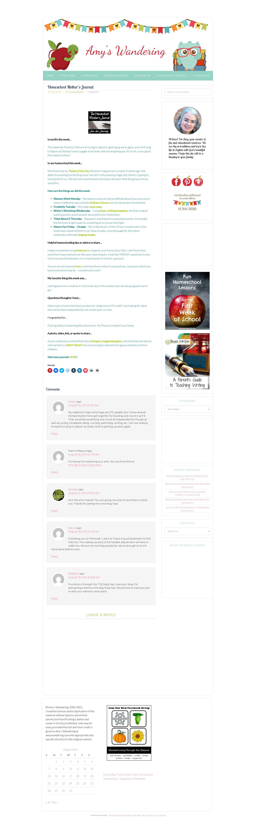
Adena (72, 528)
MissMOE (73, 573)
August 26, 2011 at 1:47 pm (83, 405)
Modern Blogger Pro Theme (123, 815)
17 (70, 776)
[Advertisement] (95, 9)
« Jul (48, 802)
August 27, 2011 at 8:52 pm (84, 493)
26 (84, 783)
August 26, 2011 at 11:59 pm (84, 454)
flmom (72, 401)
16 (63, 776)
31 (70, 790)
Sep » (55, 802)
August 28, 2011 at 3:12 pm (83, 531)
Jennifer (73, 489)
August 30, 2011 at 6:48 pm (84, 577)
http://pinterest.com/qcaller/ (84, 465)
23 (63, 783)
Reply (54, 433)
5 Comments (93, 92)
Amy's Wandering (126, 45)
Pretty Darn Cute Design (153, 815)
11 (77, 768)
